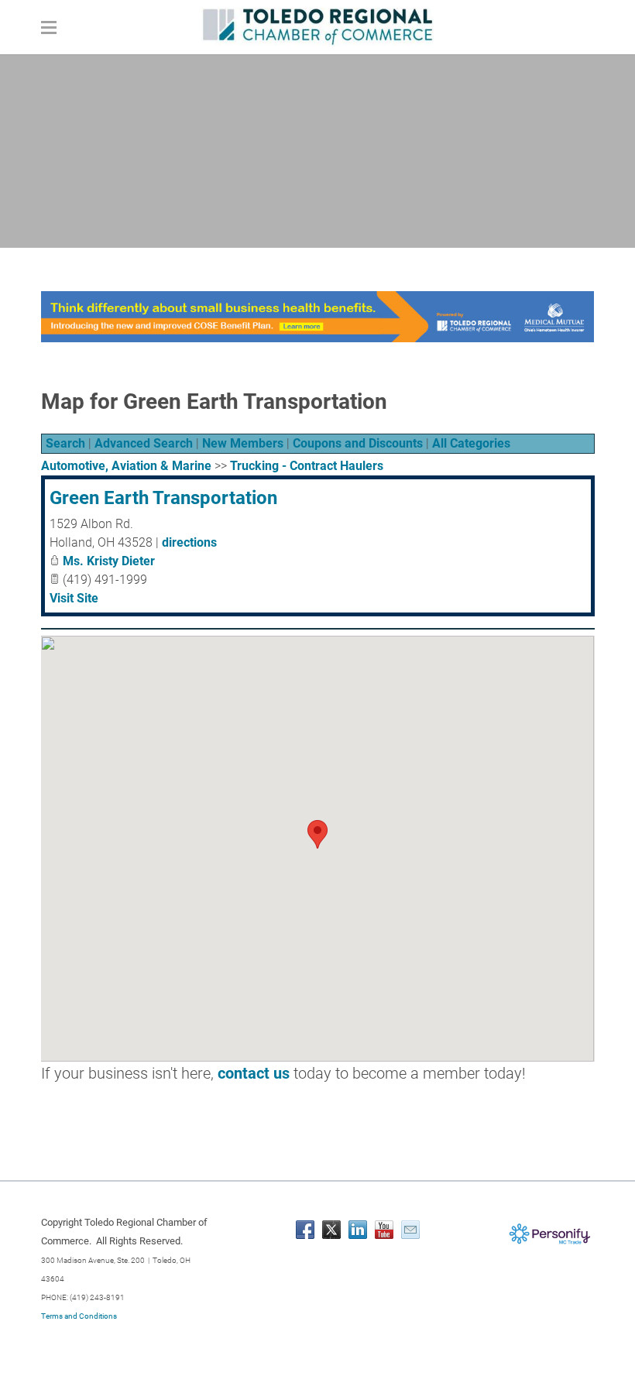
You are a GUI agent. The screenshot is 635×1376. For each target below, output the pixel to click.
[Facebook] (305, 1229)
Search (65, 443)
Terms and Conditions (79, 1316)
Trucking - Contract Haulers (306, 465)
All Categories (471, 443)
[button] (317, 834)
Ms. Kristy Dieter (109, 561)
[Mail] (410, 1229)
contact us (254, 1073)
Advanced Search (143, 443)
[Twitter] (331, 1229)
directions (189, 542)
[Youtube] (384, 1229)
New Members (242, 443)
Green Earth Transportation (163, 498)
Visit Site (74, 598)
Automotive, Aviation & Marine (126, 465)
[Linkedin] (357, 1229)
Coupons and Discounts (358, 443)
